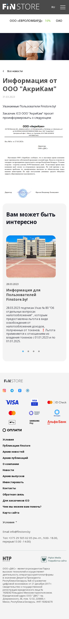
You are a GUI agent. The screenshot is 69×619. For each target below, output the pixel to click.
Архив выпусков (13, 476)
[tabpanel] (31, 288)
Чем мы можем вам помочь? (22, 506)
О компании (11, 464)
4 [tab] (39, 351)
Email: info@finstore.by (16, 531)
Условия (8, 439)
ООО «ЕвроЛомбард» (33, 21)
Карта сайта (11, 512)
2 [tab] (28, 351)
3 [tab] (33, 351)
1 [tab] (23, 351)
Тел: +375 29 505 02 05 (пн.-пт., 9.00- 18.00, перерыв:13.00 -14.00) (30, 539)
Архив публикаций (15, 458)
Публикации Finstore (16, 445)
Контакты (9, 488)
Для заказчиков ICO (16, 500)
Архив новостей (13, 451)
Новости (8, 470)
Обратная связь (13, 494)
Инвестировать (13, 482)
